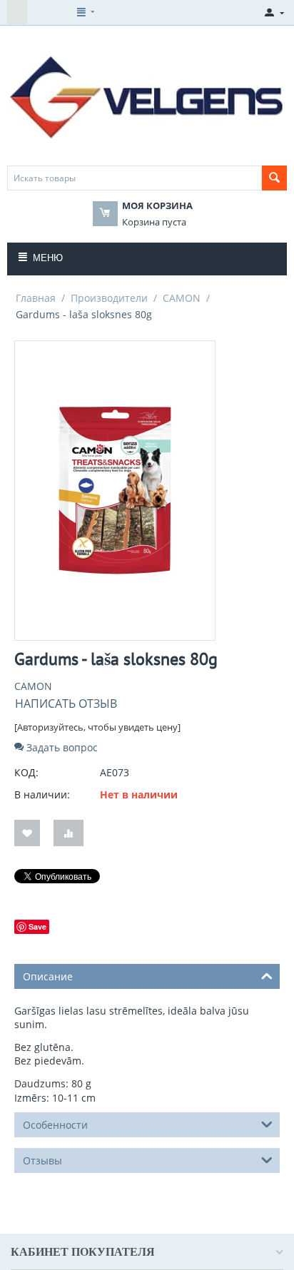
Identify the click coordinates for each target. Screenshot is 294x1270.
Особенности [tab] (55, 1125)
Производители (109, 298)
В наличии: (42, 794)
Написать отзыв (66, 703)
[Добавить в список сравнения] (68, 833)
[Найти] (274, 178)
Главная (36, 298)
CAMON (182, 298)
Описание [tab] (48, 976)
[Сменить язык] (17, 12)
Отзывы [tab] (42, 1160)
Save (37, 926)
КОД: (26, 772)
